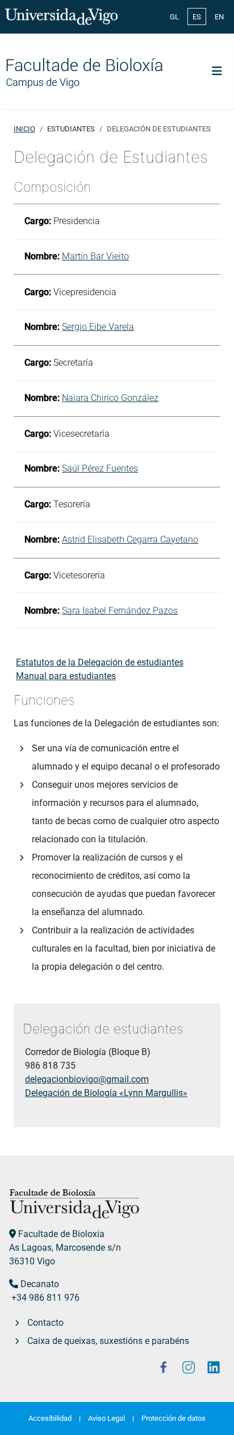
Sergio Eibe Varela (98, 326)
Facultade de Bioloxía (61, 1234)
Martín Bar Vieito (95, 256)
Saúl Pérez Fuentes (100, 468)
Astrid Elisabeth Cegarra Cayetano (130, 539)
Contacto (45, 1322)
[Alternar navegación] (216, 71)
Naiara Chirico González (110, 397)
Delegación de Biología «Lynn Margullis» (106, 1092)
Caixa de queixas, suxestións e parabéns (108, 1340)
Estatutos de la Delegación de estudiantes (99, 662)
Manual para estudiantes (66, 676)
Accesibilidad (50, 1418)
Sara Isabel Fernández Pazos (120, 610)
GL (174, 17)
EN (219, 17)
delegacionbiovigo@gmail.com (87, 1079)
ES (197, 17)
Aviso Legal (106, 1418)
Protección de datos (173, 1418)
